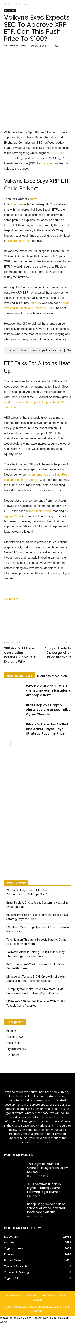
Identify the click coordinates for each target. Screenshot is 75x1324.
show (33, 199)
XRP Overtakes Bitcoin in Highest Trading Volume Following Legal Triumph (44, 1188)
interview (17, 204)
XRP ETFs (57, 153)
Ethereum (12, 1055)
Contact (37, 1299)
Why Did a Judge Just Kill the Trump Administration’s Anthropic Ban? (48, 690)
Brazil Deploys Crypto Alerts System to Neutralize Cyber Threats (48, 710)
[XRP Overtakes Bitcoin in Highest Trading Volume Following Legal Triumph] (14, 1189)
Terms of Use (48, 1295)
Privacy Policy (13, 1295)
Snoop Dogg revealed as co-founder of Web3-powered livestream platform (47, 1208)
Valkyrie (46, 163)
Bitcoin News (15, 1037)
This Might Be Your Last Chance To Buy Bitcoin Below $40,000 (47, 1168)
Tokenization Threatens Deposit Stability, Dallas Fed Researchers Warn (36, 941)
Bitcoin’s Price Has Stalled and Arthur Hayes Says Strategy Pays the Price (47, 729)
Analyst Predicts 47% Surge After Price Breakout (57, 652)
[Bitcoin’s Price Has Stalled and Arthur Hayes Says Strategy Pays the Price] (14, 729)
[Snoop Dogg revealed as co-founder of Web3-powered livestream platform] (14, 1209)
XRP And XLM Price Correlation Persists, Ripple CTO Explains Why (20, 655)
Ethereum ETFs (18, 240)
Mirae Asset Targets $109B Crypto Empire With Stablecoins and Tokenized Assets (36, 978)
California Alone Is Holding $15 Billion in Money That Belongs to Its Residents (35, 954)
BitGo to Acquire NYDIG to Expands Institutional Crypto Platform (35, 966)
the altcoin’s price (40, 511)
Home (7, 4)
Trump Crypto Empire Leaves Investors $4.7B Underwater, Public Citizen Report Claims (34, 991)
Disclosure (31, 1295)
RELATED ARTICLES (19, 676)
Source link (11, 599)
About (62, 1295)
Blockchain (21, 4)
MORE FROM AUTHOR (52, 676)
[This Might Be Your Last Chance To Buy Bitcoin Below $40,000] (14, 1169)
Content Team (17, 45)
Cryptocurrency (16, 1049)
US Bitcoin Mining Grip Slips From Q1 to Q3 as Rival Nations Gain (37, 929)
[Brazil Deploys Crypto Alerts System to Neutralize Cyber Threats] (14, 710)
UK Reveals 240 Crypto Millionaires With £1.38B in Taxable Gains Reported (37, 1003)
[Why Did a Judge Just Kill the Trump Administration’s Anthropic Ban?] (14, 690)
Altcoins (11, 1031)
